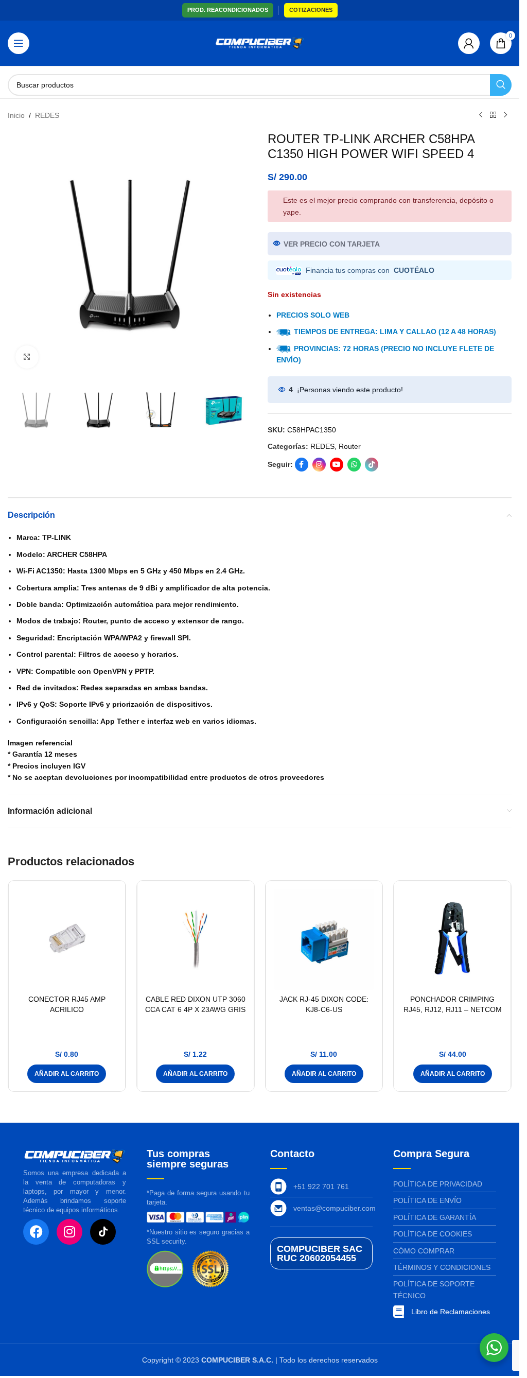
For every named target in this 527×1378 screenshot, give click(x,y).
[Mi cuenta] (469, 43)
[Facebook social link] (301, 465)
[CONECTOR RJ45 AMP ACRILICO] (66, 939)
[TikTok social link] (371, 465)
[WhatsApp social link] (354, 465)
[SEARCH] (501, 85)
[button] (66, 1074)
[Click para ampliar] (27, 357)
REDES (47, 115)
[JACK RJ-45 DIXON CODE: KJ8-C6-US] (324, 939)
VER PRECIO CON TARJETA (332, 244)
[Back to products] (493, 115)
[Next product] (505, 115)
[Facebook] (36, 1232)
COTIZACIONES (310, 10)
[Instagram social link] (319, 465)
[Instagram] (69, 1232)
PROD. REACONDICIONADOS (227, 10)
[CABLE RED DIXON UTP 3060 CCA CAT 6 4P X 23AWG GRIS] (195, 939)
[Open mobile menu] (18, 43)
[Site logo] (260, 43)
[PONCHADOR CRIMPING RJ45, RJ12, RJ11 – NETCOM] (452, 939)
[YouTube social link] (336, 465)
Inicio (16, 115)
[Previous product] (481, 115)
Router (350, 446)
